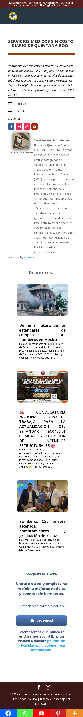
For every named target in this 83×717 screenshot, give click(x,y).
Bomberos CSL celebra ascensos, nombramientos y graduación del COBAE (42, 528)
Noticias (21, 111)
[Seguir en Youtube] (34, 126)
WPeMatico (31, 257)
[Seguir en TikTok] (27, 126)
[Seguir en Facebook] (11, 126)
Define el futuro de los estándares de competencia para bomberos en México (42, 332)
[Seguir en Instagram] (19, 126)
